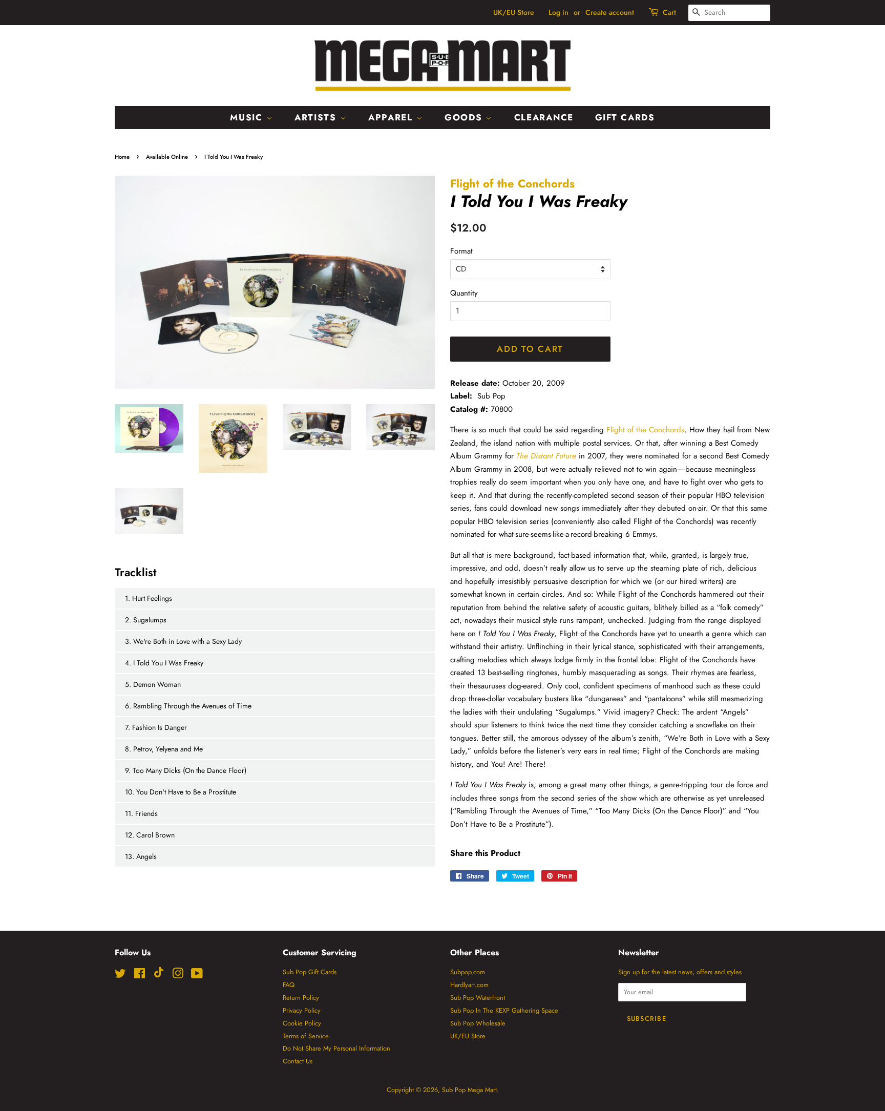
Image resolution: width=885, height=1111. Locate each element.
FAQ (288, 985)
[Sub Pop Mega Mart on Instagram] (177, 975)
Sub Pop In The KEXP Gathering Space (504, 1010)
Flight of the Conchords (512, 183)
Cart (669, 12)
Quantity (464, 293)
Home (122, 157)
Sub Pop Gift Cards (309, 972)
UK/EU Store (513, 12)
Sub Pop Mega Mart (469, 1090)
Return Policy (301, 997)
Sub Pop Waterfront (477, 997)
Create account (609, 12)
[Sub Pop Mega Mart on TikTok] (158, 975)
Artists (317, 117)
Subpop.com (467, 972)
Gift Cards (625, 117)
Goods (465, 117)
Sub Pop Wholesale (477, 1023)
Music (248, 117)
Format (461, 251)
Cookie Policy (302, 1023)
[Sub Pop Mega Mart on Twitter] (120, 975)
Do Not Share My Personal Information (336, 1048)
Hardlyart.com (469, 985)
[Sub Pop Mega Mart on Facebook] (139, 975)
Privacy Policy (302, 1010)
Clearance (544, 117)
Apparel (392, 117)
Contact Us (297, 1061)
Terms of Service (306, 1036)
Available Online (167, 157)
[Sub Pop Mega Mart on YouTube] (197, 975)
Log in (558, 12)
